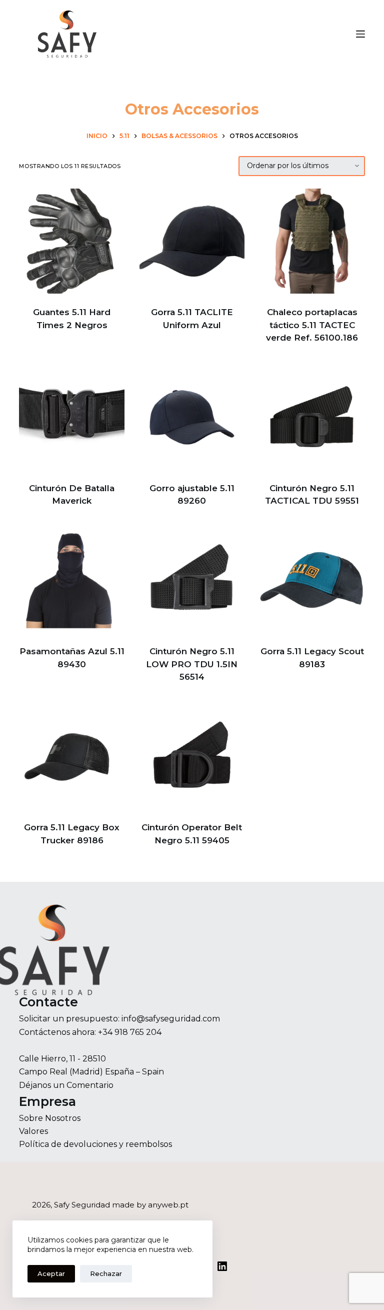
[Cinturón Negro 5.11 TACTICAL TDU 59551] (312, 417)
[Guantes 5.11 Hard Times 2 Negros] (71, 241)
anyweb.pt (168, 1204)
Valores (33, 1131)
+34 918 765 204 (130, 1032)
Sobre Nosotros (49, 1118)
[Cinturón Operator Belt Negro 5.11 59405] (192, 756)
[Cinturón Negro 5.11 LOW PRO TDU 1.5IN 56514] (192, 580)
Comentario (90, 1085)
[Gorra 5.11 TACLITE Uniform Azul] (192, 241)
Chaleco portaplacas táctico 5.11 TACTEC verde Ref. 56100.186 (312, 325)
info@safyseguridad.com (171, 1018)
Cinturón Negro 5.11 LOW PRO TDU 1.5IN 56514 (192, 664)
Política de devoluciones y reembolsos (95, 1144)
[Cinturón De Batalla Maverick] (71, 417)
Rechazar (106, 1273)
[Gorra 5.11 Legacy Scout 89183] (312, 580)
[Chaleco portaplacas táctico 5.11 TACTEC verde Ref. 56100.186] (312, 241)
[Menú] (360, 34)
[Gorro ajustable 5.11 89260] (192, 417)
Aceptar (51, 1273)
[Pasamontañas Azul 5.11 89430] (71, 580)
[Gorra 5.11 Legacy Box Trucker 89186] (71, 756)
